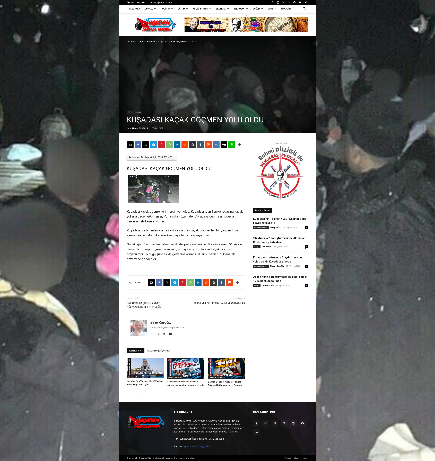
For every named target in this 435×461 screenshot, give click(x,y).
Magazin (286, 8)
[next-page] (134, 392)
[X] (283, 2)
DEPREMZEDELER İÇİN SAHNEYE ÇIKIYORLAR (219, 303)
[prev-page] (129, 392)
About (288, 457)
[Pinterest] (161, 144)
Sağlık (256, 8)
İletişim (304, 457)
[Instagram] (277, 2)
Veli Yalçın (266, 246)
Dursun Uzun (268, 285)
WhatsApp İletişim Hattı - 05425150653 (201, 438)
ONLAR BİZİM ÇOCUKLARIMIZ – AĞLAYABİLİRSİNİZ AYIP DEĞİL (144, 305)
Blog (296, 457)
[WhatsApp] (288, 2)
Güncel (149, 8)
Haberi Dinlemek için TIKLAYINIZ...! (153, 157)
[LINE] (231, 144)
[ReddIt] (184, 144)
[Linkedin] (177, 144)
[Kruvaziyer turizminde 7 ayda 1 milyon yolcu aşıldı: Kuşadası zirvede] (185, 368)
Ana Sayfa (131, 41)
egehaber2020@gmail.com (199, 446)
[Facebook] (272, 2)
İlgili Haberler (135, 350)
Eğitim (181, 8)
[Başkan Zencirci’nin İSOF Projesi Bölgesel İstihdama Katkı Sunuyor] (226, 368)
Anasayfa (134, 8)
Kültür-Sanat (200, 8)
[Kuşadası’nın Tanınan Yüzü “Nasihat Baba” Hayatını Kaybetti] (145, 368)
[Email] (130, 144)
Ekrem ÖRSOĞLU (140, 128)
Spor (270, 8)
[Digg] (224, 144)
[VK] (216, 144)
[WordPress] (294, 2)
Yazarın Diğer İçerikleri (158, 350)
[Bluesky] (305, 2)
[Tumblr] (200, 144)
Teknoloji (239, 8)
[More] (239, 144)
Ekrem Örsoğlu (277, 266)
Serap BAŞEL (276, 227)
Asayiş (256, 247)
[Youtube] (300, 2)
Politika (165, 8)
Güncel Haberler (147, 41)
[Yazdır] (192, 144)
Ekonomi (221, 8)
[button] (304, 9)
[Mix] (208, 144)
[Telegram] (153, 144)
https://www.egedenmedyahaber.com (167, 327)
